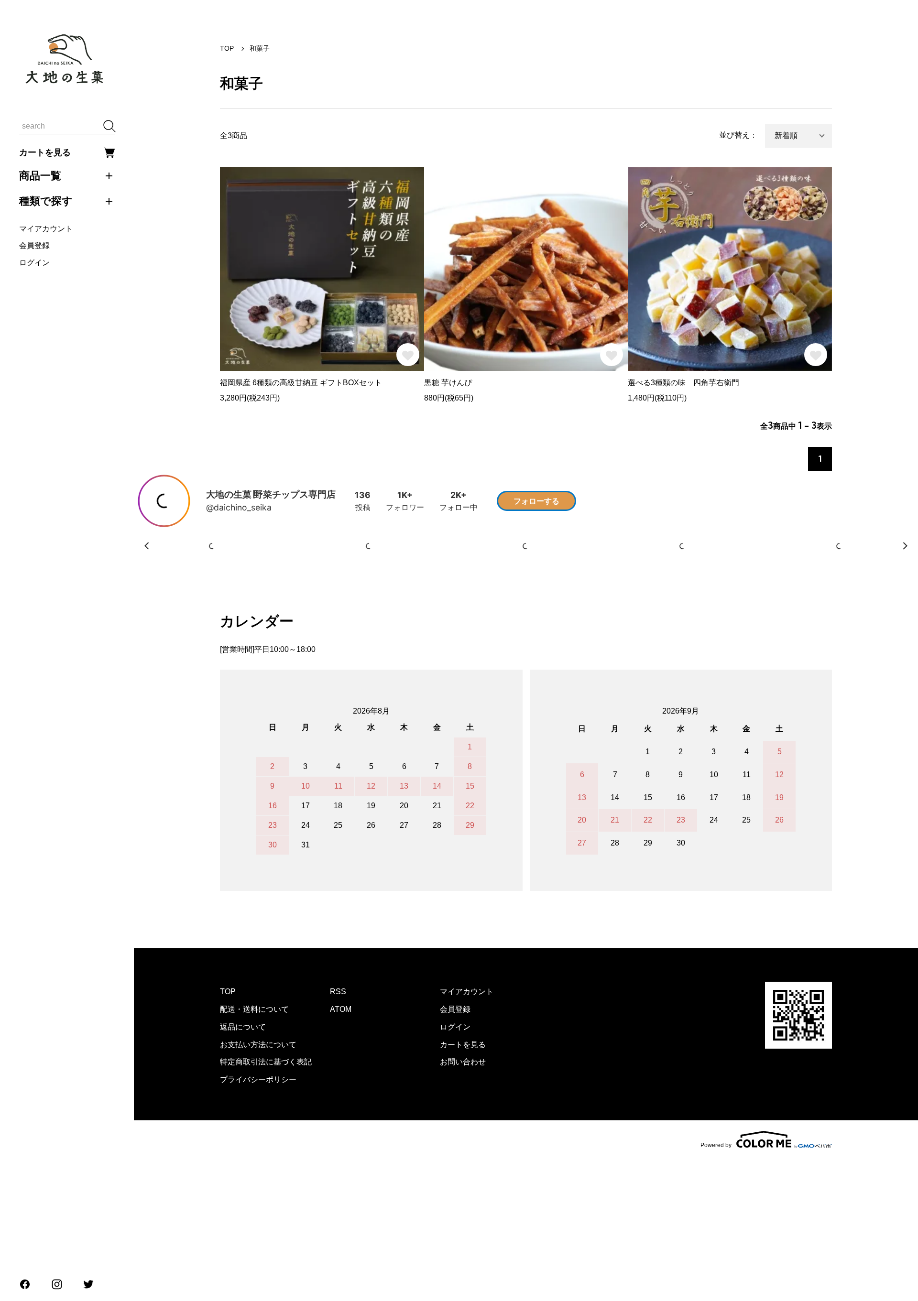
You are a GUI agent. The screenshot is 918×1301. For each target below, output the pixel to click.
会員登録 (34, 245)
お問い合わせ (463, 1204)
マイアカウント (46, 229)
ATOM (340, 1152)
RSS (338, 1134)
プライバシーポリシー (258, 1222)
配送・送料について (254, 1152)
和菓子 (260, 48)
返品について (243, 1169)
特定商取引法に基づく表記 (266, 1204)
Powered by (716, 1287)
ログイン (34, 263)
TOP (227, 48)
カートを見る (45, 152)
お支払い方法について (258, 1187)
